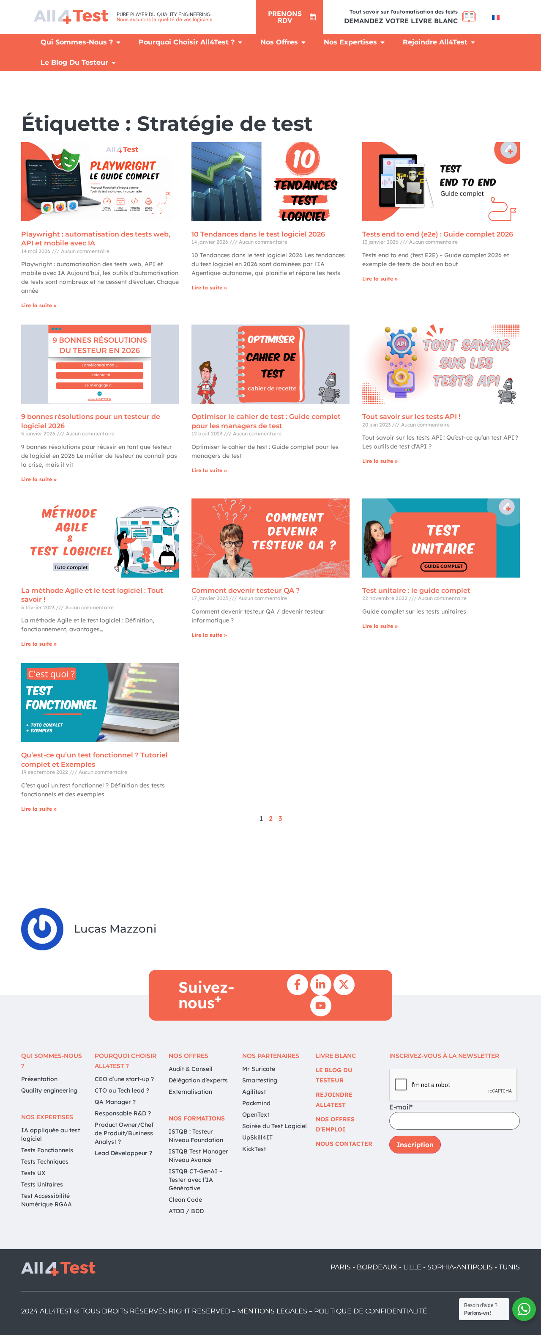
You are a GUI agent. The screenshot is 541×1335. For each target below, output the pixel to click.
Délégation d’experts (198, 1080)
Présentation (39, 1079)
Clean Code (185, 1199)
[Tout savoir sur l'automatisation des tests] (469, 17)
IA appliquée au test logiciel (50, 1134)
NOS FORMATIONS (197, 1118)
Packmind (256, 1103)
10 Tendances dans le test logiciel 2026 (258, 234)
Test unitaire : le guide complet (416, 590)
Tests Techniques (44, 1161)
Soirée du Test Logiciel (274, 1126)
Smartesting (259, 1080)
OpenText (255, 1114)
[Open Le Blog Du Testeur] (113, 63)
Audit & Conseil (191, 1069)
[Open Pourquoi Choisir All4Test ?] (240, 42)
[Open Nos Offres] (303, 42)
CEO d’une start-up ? (124, 1079)
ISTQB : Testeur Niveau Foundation (196, 1136)
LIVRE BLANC (336, 1056)
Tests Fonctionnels (47, 1150)
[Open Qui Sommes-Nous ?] (118, 42)
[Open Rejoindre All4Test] (473, 42)
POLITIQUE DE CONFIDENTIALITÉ (370, 1311)
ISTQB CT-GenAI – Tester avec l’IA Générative (195, 1179)
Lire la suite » (39, 305)
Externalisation (190, 1092)
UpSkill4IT (257, 1137)
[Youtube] (320, 1005)
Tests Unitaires (42, 1184)
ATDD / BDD (186, 1211)
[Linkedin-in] (320, 984)
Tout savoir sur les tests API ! (411, 417)
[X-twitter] (344, 984)
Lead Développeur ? (123, 1153)
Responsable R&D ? (123, 1113)
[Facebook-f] (297, 984)
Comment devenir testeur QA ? (245, 590)
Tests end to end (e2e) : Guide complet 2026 (437, 234)
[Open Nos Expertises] (382, 42)
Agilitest (254, 1092)
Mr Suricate (258, 1069)
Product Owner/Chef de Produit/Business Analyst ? (124, 1133)
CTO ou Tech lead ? (122, 1090)
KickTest (254, 1149)
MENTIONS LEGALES (272, 1311)
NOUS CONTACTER (344, 1144)
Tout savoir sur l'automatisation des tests (404, 11)
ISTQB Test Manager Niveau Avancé (198, 1156)
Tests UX (33, 1173)
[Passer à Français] (496, 17)
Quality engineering (49, 1090)
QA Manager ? (115, 1102)
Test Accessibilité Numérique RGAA (46, 1200)
